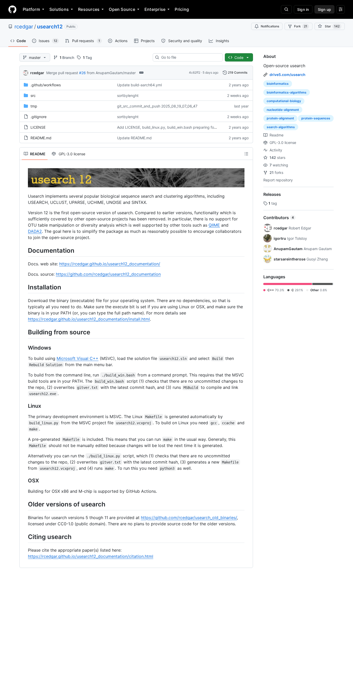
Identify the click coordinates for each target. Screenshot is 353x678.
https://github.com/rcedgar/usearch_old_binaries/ (189, 517)
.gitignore (38, 116)
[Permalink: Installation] (24, 287)
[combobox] (189, 57)
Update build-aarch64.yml (139, 85)
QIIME (214, 225)
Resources (88, 9)
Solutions (59, 9)
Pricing (182, 9)
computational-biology (284, 101)
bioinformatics (278, 84)
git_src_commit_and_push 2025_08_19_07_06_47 (157, 106)
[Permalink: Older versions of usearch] (24, 504)
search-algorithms (281, 127)
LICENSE (37, 127)
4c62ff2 (194, 72)
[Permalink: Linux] (24, 406)
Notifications (270, 26)
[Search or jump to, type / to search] (286, 9)
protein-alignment (280, 118)
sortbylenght (128, 95)
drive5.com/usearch (287, 74)
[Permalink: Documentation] (24, 250)
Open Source (122, 9)
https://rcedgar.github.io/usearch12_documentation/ (109, 263)
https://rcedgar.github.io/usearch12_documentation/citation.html (90, 556)
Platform (31, 9)
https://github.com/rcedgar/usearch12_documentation (108, 274)
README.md (40, 138)
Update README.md (134, 138)
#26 (82, 73)
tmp (33, 106)
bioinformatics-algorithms (286, 92)
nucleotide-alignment (283, 110)
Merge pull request (62, 73)
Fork (300, 26)
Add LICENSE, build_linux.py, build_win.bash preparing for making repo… (179, 127)
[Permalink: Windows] (24, 347)
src (33, 95)
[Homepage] (12, 9)
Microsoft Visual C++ (77, 358)
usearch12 (50, 27)
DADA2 (35, 231)
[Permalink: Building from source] (24, 332)
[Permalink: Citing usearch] (24, 536)
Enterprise (154, 9)
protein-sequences (315, 118)
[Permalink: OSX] (24, 480)
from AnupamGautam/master (111, 73)
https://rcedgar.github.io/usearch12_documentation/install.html (89, 319)
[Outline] (246, 154)
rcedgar (23, 27)
